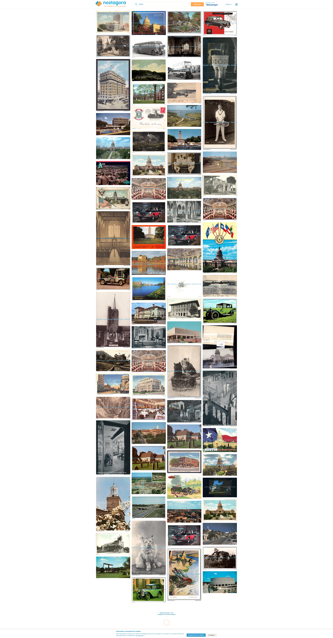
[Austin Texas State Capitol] (184, 188)
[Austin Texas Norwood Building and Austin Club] (113, 22)
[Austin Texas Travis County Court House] (148, 385)
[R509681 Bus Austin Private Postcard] (184, 70)
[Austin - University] (184, 139)
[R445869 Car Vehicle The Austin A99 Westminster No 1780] (184, 536)
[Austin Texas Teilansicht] (113, 173)
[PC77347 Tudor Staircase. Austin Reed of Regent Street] (220, 398)
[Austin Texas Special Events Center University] (220, 582)
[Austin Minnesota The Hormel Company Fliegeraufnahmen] (148, 483)
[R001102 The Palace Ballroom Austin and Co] (184, 259)
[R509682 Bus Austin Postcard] (148, 47)
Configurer (211, 635)
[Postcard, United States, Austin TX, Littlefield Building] (113, 85)
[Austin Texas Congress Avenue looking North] (113, 384)
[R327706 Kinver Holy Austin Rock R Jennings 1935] (113, 360)
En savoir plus (139, 635)
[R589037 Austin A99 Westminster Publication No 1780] (148, 212)
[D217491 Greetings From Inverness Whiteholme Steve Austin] (148, 289)
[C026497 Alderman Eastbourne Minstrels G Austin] (184, 163)
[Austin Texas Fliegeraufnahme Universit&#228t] (184, 512)
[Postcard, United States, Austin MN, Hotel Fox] (184, 462)
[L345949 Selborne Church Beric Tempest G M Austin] (148, 458)
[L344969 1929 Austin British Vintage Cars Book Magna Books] (148, 589)
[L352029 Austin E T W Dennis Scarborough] (220, 311)
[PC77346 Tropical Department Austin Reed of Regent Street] (113, 448)
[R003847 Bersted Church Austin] (220, 66)
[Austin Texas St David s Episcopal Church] (113, 544)
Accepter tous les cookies (196, 635)
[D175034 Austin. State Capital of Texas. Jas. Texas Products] (220, 440)
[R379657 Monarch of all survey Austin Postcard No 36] (148, 548)
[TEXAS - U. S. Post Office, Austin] (184, 332)
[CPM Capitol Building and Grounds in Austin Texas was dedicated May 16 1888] (113, 148)
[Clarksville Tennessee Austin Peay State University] (113, 504)
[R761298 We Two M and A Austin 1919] (184, 371)
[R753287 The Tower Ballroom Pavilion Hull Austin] (220, 209)
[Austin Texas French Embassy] (220, 185)
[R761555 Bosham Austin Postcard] (184, 47)
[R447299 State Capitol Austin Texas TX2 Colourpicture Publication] (220, 465)
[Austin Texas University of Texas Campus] (148, 433)
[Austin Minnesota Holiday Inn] (113, 124)
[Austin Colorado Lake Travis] (184, 116)
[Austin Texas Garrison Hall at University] (184, 309)
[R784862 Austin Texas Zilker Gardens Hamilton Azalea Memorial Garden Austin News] (184, 22)
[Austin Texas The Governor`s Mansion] (220, 488)
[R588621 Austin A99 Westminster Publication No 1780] (184, 236)
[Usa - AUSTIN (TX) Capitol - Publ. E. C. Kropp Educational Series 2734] (148, 118)
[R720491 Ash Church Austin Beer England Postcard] (113, 320)
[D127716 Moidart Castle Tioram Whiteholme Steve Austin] (148, 263)
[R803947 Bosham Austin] (113, 46)
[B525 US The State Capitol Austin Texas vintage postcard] (148, 165)
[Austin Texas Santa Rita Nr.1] (113, 567)
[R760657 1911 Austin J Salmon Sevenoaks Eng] (113, 279)
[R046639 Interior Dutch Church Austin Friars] (184, 212)
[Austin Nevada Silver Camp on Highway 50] (220, 534)
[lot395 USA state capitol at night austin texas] (148, 142)
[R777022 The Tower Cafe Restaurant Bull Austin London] (148, 409)
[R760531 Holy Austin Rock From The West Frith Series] (220, 558)
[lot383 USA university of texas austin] (148, 237)
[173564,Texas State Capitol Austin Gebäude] (220, 347)
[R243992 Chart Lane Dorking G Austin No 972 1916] (113, 408)
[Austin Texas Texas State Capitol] (113, 198)
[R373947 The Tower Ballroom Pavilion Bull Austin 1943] (148, 361)
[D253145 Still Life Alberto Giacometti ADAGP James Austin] (184, 284)
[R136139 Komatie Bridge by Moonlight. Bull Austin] (220, 286)
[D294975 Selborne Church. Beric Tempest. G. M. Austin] (184, 437)
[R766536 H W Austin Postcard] (220, 123)
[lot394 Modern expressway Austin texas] (220, 162)
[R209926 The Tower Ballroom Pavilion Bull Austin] (148, 189)
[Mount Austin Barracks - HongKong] (148, 70)
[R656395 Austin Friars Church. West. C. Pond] (113, 239)
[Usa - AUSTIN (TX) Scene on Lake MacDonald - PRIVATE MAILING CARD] (184, 93)
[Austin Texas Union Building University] (148, 313)
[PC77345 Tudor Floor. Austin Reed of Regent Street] (148, 338)
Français (227, 4)
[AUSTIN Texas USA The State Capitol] (220, 510)
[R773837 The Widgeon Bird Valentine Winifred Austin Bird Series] (184, 575)
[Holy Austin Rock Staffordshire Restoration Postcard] (184, 411)
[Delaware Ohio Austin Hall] (148, 94)
